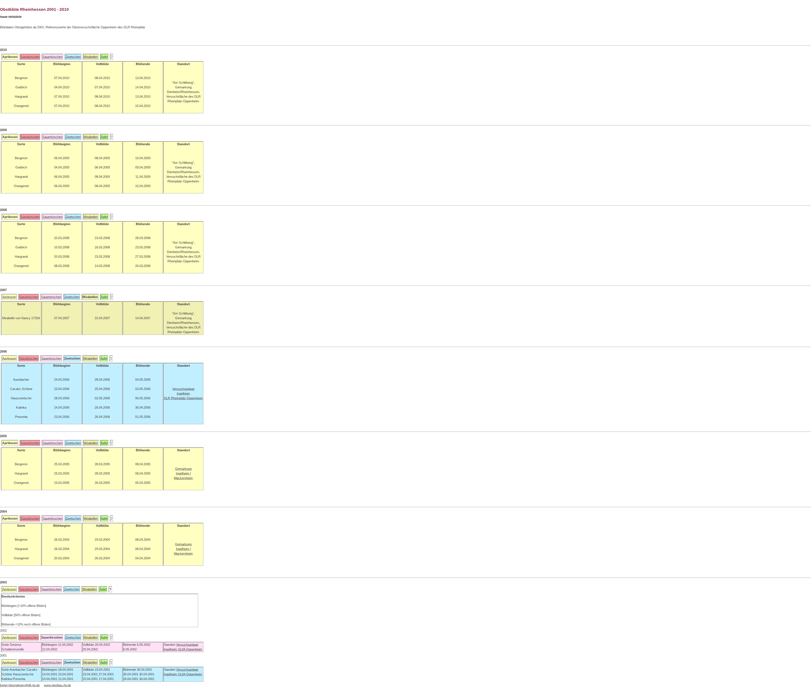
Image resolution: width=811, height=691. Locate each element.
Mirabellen (91, 57)
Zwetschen (73, 57)
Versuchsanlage (187, 644)
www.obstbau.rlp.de (57, 685)
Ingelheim (171, 649)
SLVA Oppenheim (190, 649)
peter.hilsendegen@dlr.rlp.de (20, 685)
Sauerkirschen (52, 57)
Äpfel (104, 57)
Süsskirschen (29, 57)
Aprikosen (9, 297)
